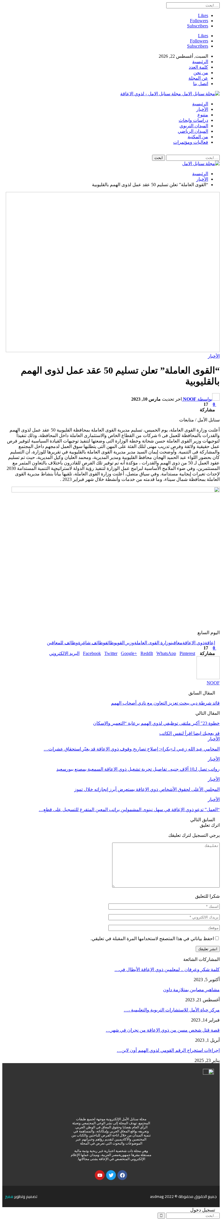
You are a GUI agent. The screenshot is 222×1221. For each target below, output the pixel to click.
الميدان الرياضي (193, 131)
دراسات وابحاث (193, 120)
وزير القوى (125, 642)
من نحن (200, 72)
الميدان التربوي (194, 125)
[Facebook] (122, 1175)
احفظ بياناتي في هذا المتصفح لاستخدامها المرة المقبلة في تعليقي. (152, 938)
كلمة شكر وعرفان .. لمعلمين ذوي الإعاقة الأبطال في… (167, 969)
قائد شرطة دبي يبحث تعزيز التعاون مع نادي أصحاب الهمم (165, 703)
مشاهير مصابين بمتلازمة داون (191, 989)
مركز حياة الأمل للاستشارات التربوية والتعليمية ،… (172, 1009)
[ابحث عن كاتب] (208, 677)
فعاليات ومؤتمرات (190, 142)
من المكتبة (198, 136)
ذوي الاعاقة (193, 642)
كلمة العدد (198, 67)
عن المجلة (198, 78)
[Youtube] (100, 1175)
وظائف (110, 642)
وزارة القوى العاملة (152, 642)
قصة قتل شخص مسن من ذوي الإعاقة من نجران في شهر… (163, 1030)
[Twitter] (111, 1175)
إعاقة (210, 642)
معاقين (176, 642)
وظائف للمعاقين (62, 642)
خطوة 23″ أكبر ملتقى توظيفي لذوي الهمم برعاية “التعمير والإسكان (156, 723)
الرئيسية (200, 61)
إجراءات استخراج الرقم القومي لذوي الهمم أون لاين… (168, 1050)
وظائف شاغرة (91, 642)
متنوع (202, 114)
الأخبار (202, 109)
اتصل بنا (200, 83)
